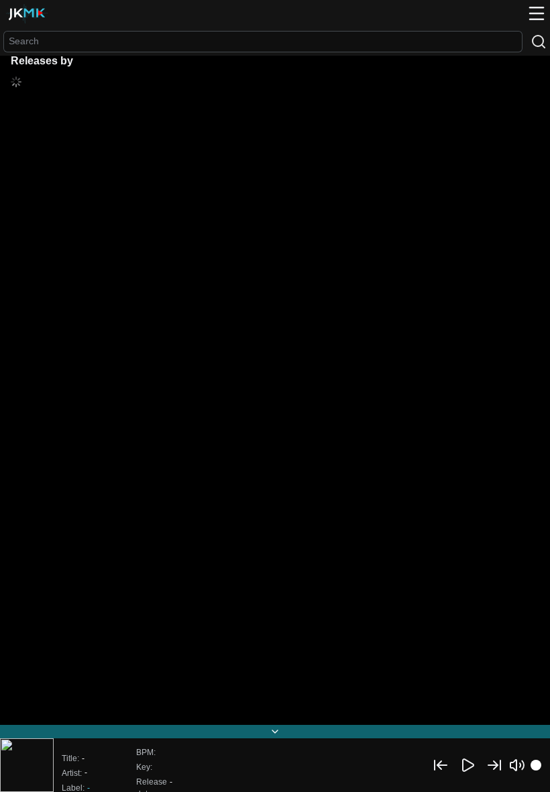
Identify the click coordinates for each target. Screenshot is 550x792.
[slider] (536, 765)
